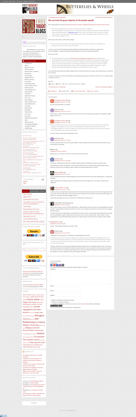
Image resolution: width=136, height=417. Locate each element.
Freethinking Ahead (30, 83)
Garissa (32, 307)
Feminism (39, 304)
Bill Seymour (28, 73)
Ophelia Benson (55, 222)
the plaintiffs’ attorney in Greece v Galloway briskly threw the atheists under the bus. (87, 24)
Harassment (31, 312)
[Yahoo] (60, 265)
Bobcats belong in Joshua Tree (31, 209)
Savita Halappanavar (27, 333)
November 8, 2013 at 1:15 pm (62, 189)
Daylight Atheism (29, 77)
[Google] (57, 265)
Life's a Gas (28, 98)
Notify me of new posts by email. (60, 302)
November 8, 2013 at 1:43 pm (62, 204)
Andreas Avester (29, 69)
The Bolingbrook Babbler (31, 124)
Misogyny (39, 315)
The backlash (39, 337)
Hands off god (27, 206)
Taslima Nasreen (29, 122)
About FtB (5, 1)
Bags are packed (27, 194)
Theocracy (33, 342)
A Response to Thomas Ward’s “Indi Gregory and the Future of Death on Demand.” (32, 360)
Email (52, 290)
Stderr (26, 120)
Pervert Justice (28, 108)
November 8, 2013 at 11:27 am (62, 122)
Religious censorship (31, 325)
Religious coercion (33, 328)
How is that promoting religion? (103, 17)
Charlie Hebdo (33, 299)
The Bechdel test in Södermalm (57, 17)
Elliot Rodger (32, 302)
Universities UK (27, 345)
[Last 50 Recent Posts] (27, 135)
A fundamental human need (30, 199)
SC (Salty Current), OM (61, 100)
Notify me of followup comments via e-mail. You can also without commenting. (76, 304)
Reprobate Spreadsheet (31, 118)
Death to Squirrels (29, 79)
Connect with (53, 263)
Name (52, 286)
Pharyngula (28, 110)
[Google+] (54, 265)
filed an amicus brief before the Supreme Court (83, 58)
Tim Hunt (41, 342)
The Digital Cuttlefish (30, 126)
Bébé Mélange (34, 154)
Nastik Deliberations (30, 104)
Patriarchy (26, 319)
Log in (24, 183)
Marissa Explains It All (30, 102)
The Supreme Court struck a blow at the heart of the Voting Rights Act (34, 386)
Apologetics (33, 295)
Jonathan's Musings (30, 95)
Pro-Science (28, 114)
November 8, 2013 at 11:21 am (62, 111)
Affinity (26, 65)
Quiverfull (33, 319)
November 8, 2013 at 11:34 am (62, 140)
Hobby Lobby (39, 312)
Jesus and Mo (26, 316)
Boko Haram (35, 297)
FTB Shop (25, 1)
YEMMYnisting (28, 128)
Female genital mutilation (30, 304)
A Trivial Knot (28, 63)
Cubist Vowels (28, 75)
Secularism (34, 333)
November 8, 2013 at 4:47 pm (62, 233)
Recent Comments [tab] (34, 191)
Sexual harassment (26, 337)
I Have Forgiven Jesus (30, 89)
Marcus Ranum (33, 169)
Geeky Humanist (29, 87)
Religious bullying (37, 322)
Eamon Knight (58, 172)
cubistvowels (35, 150)
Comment (52, 269)
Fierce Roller (28, 81)
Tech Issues (19, 1)
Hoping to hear (27, 196)
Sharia (32, 337)
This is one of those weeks (30, 138)
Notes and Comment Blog (79, 91)
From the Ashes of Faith (31, 85)
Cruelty (42, 299)
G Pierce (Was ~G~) (60, 188)
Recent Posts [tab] (26, 191)
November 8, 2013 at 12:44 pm (62, 160)
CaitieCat (57, 159)
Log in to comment (93, 91)
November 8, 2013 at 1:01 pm (62, 174)
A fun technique (27, 168)
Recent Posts (32, 1)
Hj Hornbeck (39, 172)
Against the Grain (29, 67)
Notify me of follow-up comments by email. (63, 300)
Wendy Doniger (36, 347)
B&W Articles (28, 351)
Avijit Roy (39, 295)
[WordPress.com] (63, 265)
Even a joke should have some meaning (33, 221)
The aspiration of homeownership (31, 164)
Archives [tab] (42, 191)
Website (52, 295)
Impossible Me (28, 91)
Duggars (25, 302)
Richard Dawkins (29, 330)
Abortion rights (27, 295)
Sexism (40, 333)
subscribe (85, 304)
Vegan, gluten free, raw (29, 216)
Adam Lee (36, 162)
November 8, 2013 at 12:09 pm (58, 151)
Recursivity (27, 116)
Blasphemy (29, 296)
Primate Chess (28, 112)
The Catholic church (31, 339)
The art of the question (35, 395)
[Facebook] (51, 265)
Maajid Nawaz (32, 315)
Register (25, 181)
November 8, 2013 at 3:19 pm (58, 223)
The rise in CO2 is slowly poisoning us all (33, 156)
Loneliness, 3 (26, 171)
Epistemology (40, 302)
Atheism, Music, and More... (32, 71)
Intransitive (28, 93)
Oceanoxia (27, 106)
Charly (32, 144)
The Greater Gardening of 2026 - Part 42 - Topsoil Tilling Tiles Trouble (34, 142)
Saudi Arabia (39, 330)
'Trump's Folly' (26, 146)
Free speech (26, 307)
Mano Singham (29, 100)
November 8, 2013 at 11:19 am (62, 102)
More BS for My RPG (28, 153)
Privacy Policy (12, 1)
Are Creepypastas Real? (29, 149)
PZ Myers (34, 139)
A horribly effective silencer (30, 219)
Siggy (34, 165)
